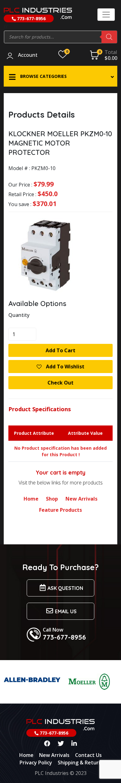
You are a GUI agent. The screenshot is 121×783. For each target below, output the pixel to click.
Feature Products (60, 509)
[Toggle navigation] (106, 14)
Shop (52, 498)
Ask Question (65, 588)
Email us (66, 611)
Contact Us (88, 755)
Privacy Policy (36, 762)
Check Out (60, 382)
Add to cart (60, 350)
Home (31, 498)
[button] (60, 76)
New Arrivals (81, 498)
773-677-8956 (31, 18)
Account (28, 55)
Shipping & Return (80, 762)
